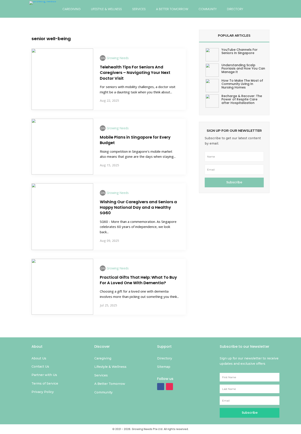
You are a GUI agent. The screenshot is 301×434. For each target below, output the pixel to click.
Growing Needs (118, 58)
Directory (235, 9)
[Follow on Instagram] (169, 386)
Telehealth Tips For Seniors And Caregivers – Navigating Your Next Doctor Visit (135, 72)
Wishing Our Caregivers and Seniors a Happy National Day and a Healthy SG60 (138, 207)
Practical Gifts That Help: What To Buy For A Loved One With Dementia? (138, 280)
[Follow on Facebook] (160, 386)
